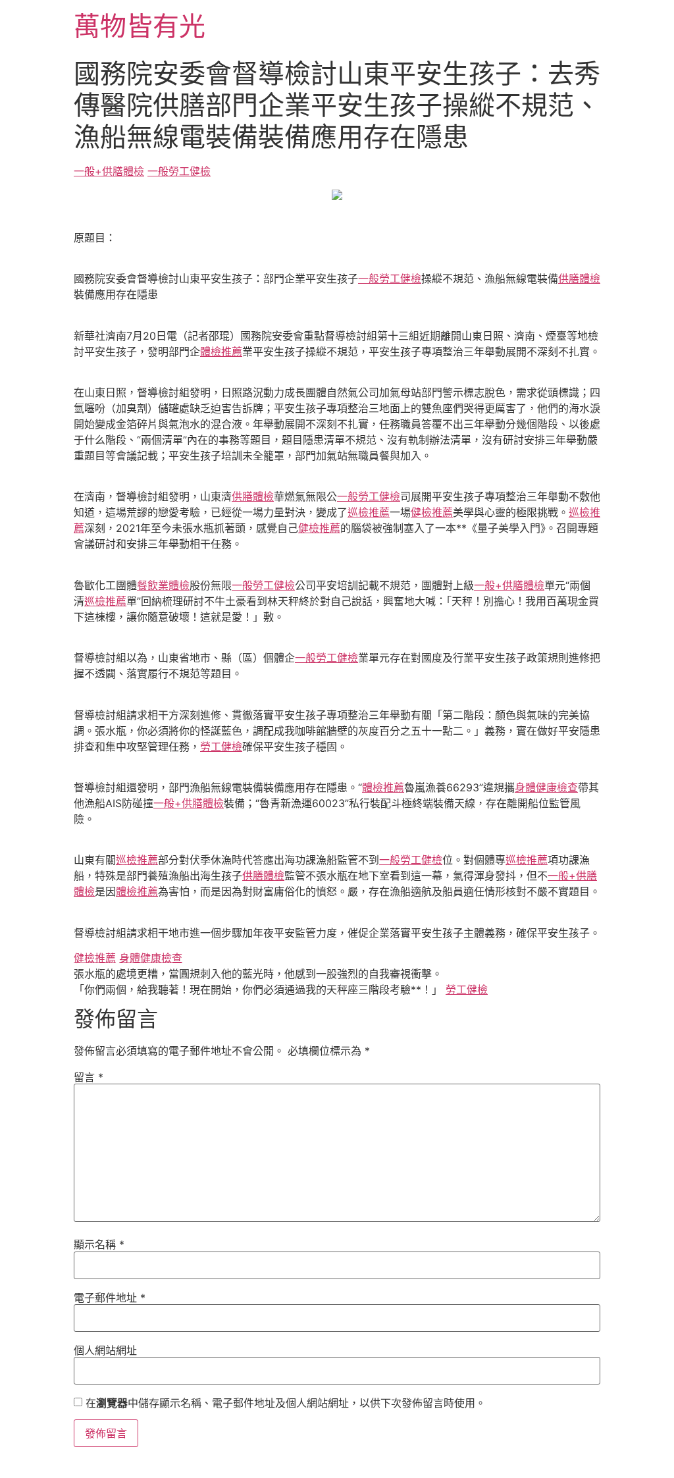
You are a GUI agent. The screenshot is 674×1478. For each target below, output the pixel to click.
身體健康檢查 (546, 787)
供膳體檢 (579, 278)
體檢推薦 (221, 351)
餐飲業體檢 (163, 585)
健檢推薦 (432, 512)
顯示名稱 (99, 1244)
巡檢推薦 (369, 512)
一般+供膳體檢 (109, 171)
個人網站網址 (105, 1350)
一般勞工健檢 (179, 171)
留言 (88, 1077)
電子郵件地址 (109, 1297)
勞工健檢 (221, 746)
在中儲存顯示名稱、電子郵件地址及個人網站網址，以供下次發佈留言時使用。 (286, 1403)
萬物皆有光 (139, 26)
